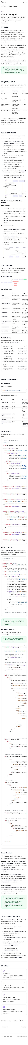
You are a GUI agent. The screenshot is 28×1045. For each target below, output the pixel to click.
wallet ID (19, 45)
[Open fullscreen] (21, 192)
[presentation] (14, 358)
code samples (17, 957)
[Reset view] (23, 194)
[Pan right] (25, 194)
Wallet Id (18, 639)
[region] (14, 102)
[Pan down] (23, 196)
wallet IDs (11, 236)
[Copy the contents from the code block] (24, 347)
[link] (14, 974)
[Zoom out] (25, 196)
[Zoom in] (25, 192)
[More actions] (26, 2)
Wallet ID (6, 220)
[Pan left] (21, 194)
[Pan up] (23, 192)
